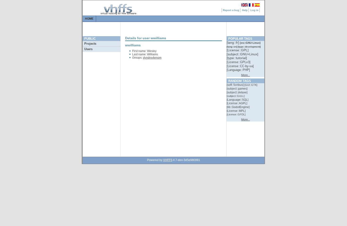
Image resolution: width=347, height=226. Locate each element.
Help (245, 10)
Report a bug (231, 10)
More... (245, 75)
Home (89, 18)
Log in (254, 10)
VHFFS (167, 160)
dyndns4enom (152, 57)
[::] (233, 42)
